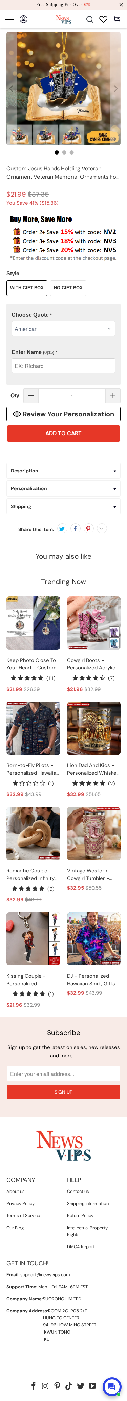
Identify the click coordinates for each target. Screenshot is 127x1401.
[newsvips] (63, 19)
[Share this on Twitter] (62, 528)
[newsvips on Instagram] (46, 1386)
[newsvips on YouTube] (92, 1386)
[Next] (115, 88)
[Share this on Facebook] (75, 528)
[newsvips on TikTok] (69, 1386)
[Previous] (11, 88)
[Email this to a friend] (102, 528)
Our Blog (15, 1228)
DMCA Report (81, 1247)
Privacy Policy (20, 1203)
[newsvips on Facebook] (34, 1386)
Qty (14, 395)
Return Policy (80, 1215)
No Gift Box (68, 287)
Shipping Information (88, 1203)
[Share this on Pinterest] (89, 528)
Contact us (78, 1191)
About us (15, 1191)
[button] (63, 315)
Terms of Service (23, 1215)
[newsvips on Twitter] (81, 1386)
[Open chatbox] (112, 1386)
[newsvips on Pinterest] (57, 1386)
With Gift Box (27, 287)
